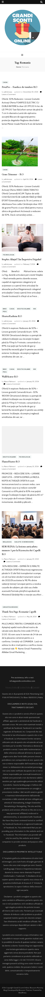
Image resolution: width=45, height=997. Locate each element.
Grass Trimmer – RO (13, 174)
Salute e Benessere (24, 542)
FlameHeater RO (11, 461)
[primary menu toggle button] (22, 55)
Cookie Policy (25, 687)
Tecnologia (8, 255)
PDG (5, 311)
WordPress (22, 993)
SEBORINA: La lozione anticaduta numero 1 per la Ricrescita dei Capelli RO (21, 550)
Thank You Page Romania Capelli (19, 611)
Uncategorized (10, 607)
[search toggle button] (41, 2)
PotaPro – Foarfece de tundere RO (19, 87)
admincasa (8, 92)
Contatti (35, 687)
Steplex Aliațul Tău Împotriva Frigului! (21, 259)
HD (34, 309)
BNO (5, 309)
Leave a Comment (9, 94)
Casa (5, 82)
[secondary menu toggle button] (3, 2)
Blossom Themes (25, 990)
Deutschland (23, 309)
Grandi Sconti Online (21, 988)
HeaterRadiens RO (12, 316)
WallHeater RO (10, 376)
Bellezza (7, 542)
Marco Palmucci (9, 381)
